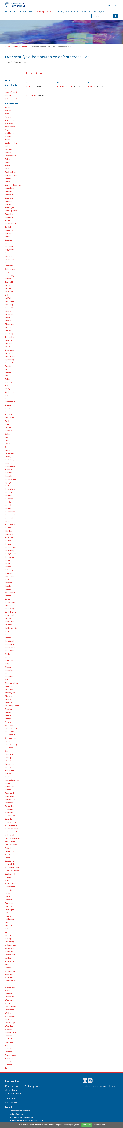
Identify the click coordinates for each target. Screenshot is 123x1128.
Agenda (102, 11)
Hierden (8, 531)
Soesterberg (10, 861)
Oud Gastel (9, 754)
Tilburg (8, 916)
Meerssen (9, 660)
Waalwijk (8, 993)
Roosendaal (10, 799)
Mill (6, 680)
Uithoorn (8, 925)
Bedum (8, 165)
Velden (8, 958)
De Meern (9, 291)
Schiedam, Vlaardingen (10, 814)
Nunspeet (9, 718)
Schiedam (9, 809)
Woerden (9, 1026)
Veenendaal (10, 954)
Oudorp (8, 757)
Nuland (8, 715)
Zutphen (8, 1064)
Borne (7, 236)
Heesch (8, 505)
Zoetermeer (10, 1051)
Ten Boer (9, 896)
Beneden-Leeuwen (13, 185)
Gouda (7, 450)
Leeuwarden (10, 602)
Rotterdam (9, 806)
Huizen (8, 566)
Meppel (8, 667)
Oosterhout (10, 735)
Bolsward (9, 230)
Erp (6, 411)
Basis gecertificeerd (11, 90)
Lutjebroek (9, 641)
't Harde (8, 890)
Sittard (8, 848)
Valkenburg (9, 942)
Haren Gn (9, 469)
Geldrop (8, 430)
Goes (7, 440)
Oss (6, 751)
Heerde (8, 495)
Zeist (7, 1045)
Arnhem (8, 136)
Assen (7, 139)
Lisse (7, 631)
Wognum (8, 1029)
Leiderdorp (9, 608)
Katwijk (8, 589)
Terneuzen (9, 906)
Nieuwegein (10, 692)
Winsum (8, 1019)
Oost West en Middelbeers (11, 730)
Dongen (8, 343)
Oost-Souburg (11, 744)
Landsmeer (9, 595)
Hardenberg (10, 466)
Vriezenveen (10, 987)
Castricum (9, 266)
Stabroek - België (12, 870)
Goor (7, 447)
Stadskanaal (10, 874)
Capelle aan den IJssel (11, 261)
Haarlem (8, 463)
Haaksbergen (10, 460)
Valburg (8, 938)
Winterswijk (10, 1022)
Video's (74, 11)
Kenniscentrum (13, 11)
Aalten (7, 107)
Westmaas (9, 1009)
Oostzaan (9, 747)
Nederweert (10, 689)
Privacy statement (101, 1086)
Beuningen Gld (11, 211)
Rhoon (7, 783)
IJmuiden (8, 573)
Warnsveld (9, 997)
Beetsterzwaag (11, 175)
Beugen (8, 204)
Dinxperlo (9, 330)
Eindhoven (9, 392)
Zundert (8, 1061)
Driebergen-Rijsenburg (10, 358)
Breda (7, 243)
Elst (6, 398)
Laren (7, 599)
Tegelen (8, 893)
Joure (7, 579)
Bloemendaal (10, 223)
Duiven (8, 372)
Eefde (7, 379)
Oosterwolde (10, 738)
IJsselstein (9, 576)
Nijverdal (8, 702)
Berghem (9, 198)
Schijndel (8, 819)
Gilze (7, 437)
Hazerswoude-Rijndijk (11, 481)
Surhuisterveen (11, 883)
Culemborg (9, 275)
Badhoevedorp (11, 143)
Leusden (8, 625)
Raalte (7, 777)
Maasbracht (10, 647)
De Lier (8, 288)
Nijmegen (9, 699)
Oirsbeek (9, 725)
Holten (8, 544)
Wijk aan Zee (10, 1016)
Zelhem (8, 1048)
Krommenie (10, 592)
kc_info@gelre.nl (16, 1114)
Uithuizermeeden (12, 929)
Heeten (8, 508)
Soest (7, 857)
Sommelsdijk (10, 864)
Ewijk (7, 421)
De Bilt (8, 285)
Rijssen (8, 789)
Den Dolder (10, 301)
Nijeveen (8, 696)
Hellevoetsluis (11, 515)
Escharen (9, 414)
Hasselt (8, 476)
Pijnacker (8, 767)
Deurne (8, 311)
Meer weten (98, 1124)
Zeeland (8, 1039)
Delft (7, 295)
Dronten (8, 366)
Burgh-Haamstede (13, 253)
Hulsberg (9, 570)
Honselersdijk (10, 547)
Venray (8, 967)
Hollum (8, 540)
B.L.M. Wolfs (31, 95)
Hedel (7, 485)
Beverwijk (9, 217)
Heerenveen (10, 498)
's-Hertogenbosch (12, 838)
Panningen (9, 764)
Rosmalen (9, 802)
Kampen (8, 582)
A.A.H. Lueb (30, 86)
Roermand (9, 793)
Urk (6, 932)
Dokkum (8, 340)
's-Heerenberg (11, 835)
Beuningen (9, 207)
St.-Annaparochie (12, 867)
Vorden (8, 984)
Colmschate (10, 269)
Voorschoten (10, 980)
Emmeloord (10, 401)
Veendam (9, 951)
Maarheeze (9, 644)
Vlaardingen (10, 971)
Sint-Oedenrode (11, 844)
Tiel (6, 912)
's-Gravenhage (11, 822)
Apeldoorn (9, 133)
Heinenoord (10, 511)
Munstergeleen (11, 683)
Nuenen (8, 712)
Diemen (8, 320)
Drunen (8, 369)
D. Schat (91, 86)
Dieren (8, 327)
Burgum (8, 256)
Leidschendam (11, 612)
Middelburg (9, 670)
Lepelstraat (10, 621)
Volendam (9, 977)
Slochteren (9, 851)
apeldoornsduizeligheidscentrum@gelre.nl (27, 1120)
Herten (8, 528)
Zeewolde (9, 1042)
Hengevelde (10, 524)
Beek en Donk (10, 172)
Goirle (7, 443)
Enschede (9, 408)
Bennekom (9, 188)
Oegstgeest (10, 722)
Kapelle (8, 586)
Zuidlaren (9, 1058)
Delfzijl (8, 298)
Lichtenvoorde (11, 628)
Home (7, 47)
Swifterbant (10, 887)
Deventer (9, 314)
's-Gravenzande (11, 828)
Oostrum (8, 741)
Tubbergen (9, 919)
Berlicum (8, 201)
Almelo (8, 113)
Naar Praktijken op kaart (16, 62)
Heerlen (8, 502)
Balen (7, 146)
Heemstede (10, 492)
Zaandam (9, 1035)
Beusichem (9, 214)
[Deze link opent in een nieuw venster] (85, 1081)
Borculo (8, 233)
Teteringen (9, 909)
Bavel (7, 162)
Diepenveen (10, 324)
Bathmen (8, 159)
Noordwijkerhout (12, 705)
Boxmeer (9, 240)
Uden (7, 922)
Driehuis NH (10, 363)
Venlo (7, 964)
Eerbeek (8, 382)
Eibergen (8, 388)
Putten (8, 773)
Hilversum (9, 534)
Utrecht (8, 935)
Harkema (9, 473)
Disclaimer (87, 1086)
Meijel (7, 663)
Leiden (8, 605)
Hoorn (7, 560)
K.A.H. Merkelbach (64, 86)
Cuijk (7, 272)
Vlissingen (9, 974)
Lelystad (8, 618)
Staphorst (9, 877)
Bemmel (8, 181)
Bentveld (8, 191)
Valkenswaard (10, 945)
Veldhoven (9, 961)
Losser (8, 637)
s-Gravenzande (11, 832)
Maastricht (9, 650)
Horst (7, 563)
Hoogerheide (10, 553)
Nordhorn (9, 709)
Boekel (8, 227)
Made (7, 654)
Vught (7, 990)
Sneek (7, 854)
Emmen (8, 405)
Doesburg (9, 333)
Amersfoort (10, 120)
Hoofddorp (9, 550)
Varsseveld (9, 948)
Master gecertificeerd (11, 97)
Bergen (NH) (10, 194)
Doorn (7, 346)
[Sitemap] (109, 4)
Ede (6, 375)
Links (83, 11)
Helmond (9, 518)
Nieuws (92, 11)
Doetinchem (10, 337)
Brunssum (9, 246)
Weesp (8, 1003)
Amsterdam (10, 126)
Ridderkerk (9, 786)
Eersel (7, 385)
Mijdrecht (9, 676)
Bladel (7, 220)
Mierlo (7, 673)
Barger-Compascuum (10, 154)
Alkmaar (8, 110)
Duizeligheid (62, 11)
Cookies (114, 1086)
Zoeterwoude (10, 1055)
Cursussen (28, 11)
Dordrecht (9, 350)
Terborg (8, 899)
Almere (8, 117)
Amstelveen (10, 123)
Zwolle (7, 1068)
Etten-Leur (9, 418)
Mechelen (9, 657)
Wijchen (8, 1013)
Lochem (8, 634)
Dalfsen (8, 278)
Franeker (8, 424)
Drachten (9, 353)
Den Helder (10, 308)
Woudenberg (10, 1032)
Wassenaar (9, 1000)
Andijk (7, 130)
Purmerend (9, 770)
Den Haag (9, 304)
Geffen (8, 427)
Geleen (8, 434)
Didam (7, 317)
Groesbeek (9, 453)
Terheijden (9, 903)
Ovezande (9, 760)
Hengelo (8, 521)
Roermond (9, 796)
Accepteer (87, 1125)
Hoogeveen (10, 557)
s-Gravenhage (11, 825)
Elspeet (8, 395)
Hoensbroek (10, 537)
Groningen (9, 456)
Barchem (8, 149)
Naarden (8, 686)
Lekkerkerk (9, 615)
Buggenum (9, 249)
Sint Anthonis (10, 841)
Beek (7, 168)
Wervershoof (10, 1006)
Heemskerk (10, 489)
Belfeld (8, 178)
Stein (7, 880)
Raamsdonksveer (12, 780)
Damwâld (9, 282)
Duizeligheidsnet (45, 11)
